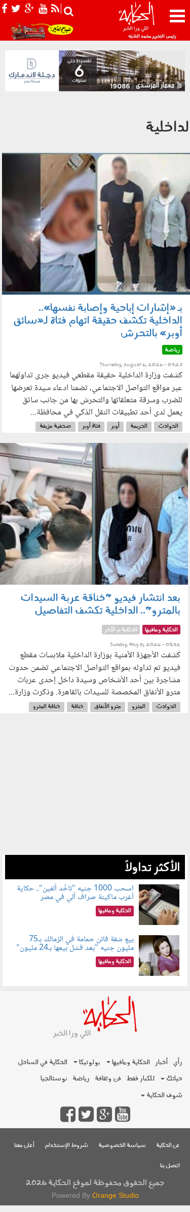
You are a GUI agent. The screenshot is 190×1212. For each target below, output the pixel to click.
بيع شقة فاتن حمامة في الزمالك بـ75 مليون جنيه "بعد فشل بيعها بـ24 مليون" (75, 944)
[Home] (136, 20)
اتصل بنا (170, 1166)
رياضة (81, 1078)
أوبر (115, 426)
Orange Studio (115, 1195)
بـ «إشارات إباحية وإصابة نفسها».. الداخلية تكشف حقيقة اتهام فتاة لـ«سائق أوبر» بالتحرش (97, 321)
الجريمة (138, 426)
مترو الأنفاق (107, 707)
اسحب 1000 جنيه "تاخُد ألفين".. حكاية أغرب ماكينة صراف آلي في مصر (75, 893)
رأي (177, 1062)
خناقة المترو (46, 707)
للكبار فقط (140, 1078)
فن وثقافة (108, 1078)
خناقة (77, 707)
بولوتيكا (89, 1062)
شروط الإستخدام (66, 1145)
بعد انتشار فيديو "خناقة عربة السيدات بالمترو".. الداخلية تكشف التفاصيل (100, 605)
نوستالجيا (54, 1078)
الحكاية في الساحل (42, 1062)
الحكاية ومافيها (130, 1062)
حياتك (173, 1078)
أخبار (161, 1062)
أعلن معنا (24, 1145)
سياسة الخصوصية (122, 1145)
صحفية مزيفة (55, 426)
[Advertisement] (95, 789)
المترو (138, 707)
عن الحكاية (168, 1145)
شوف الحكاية (163, 1095)
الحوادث (168, 426)
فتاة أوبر (91, 426)
